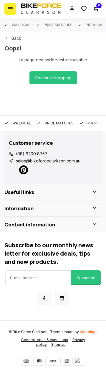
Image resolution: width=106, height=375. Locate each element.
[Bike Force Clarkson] (41, 9)
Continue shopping (53, 77)
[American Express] (66, 361)
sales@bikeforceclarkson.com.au (48, 160)
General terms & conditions (44, 340)
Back (16, 38)
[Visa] (53, 361)
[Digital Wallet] (80, 361)
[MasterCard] (39, 361)
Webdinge (89, 332)
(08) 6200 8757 (31, 153)
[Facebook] (44, 298)
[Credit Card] (26, 361)
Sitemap (58, 344)
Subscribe (86, 277)
